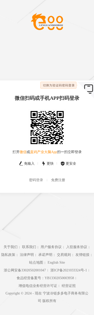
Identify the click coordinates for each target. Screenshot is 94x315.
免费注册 (58, 180)
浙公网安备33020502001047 (25, 270)
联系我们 (29, 247)
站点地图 (36, 262)
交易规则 (64, 255)
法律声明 (27, 255)
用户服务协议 (51, 247)
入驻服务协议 (76, 247)
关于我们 (11, 247)
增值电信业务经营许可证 (38, 286)
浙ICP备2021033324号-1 (68, 270)
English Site (56, 262)
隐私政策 (8, 255)
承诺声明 (45, 255)
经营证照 (69, 286)
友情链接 (82, 255)
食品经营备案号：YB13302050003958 (45, 278)
